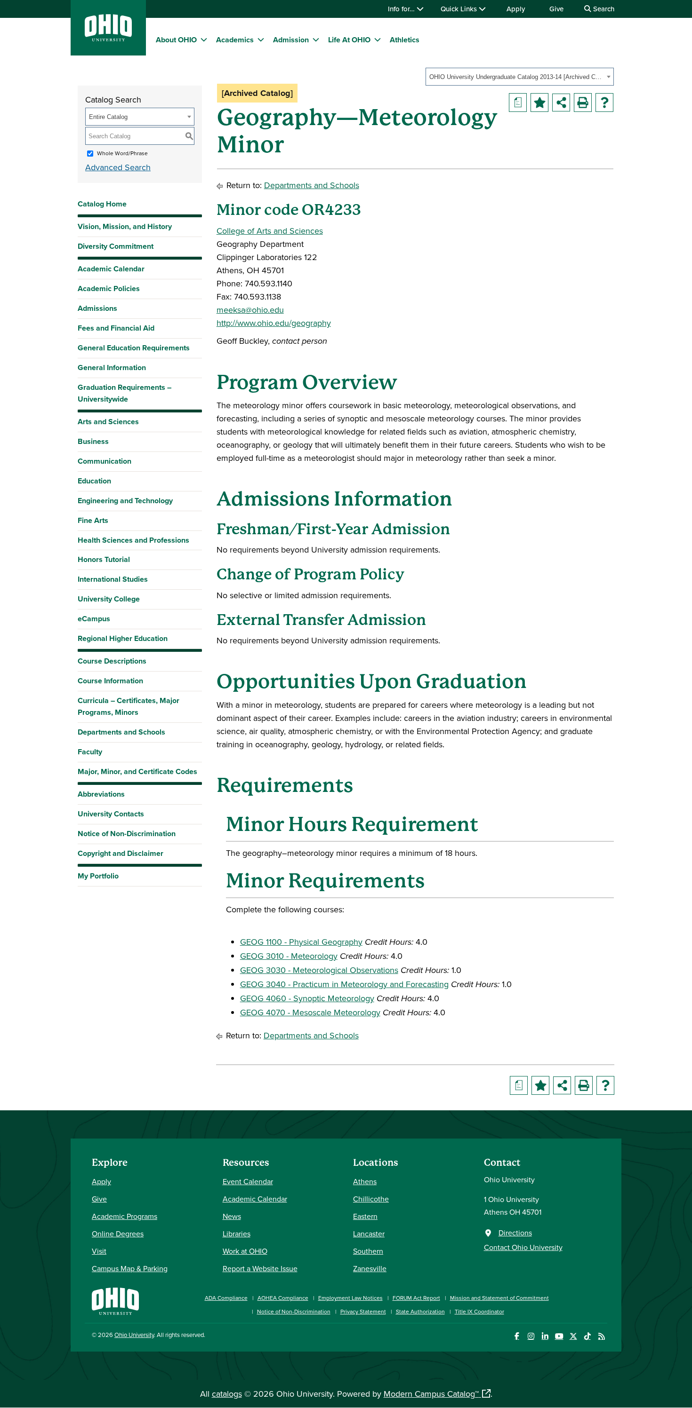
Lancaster (369, 1233)
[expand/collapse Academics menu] (261, 39)
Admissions (97, 308)
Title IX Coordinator (479, 1311)
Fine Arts (93, 520)
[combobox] (520, 77)
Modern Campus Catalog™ (431, 1394)
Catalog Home (102, 203)
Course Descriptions (112, 661)
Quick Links (460, 9)
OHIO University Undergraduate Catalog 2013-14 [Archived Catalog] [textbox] (516, 76)
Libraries (236, 1233)
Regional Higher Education (123, 638)
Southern (368, 1251)
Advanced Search (118, 167)
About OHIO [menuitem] (176, 39)
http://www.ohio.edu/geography (274, 323)
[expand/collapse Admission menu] (316, 39)
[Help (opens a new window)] (604, 102)
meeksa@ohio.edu (250, 310)
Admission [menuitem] (291, 39)
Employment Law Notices (350, 1298)
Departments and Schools (121, 732)
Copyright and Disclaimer (120, 853)
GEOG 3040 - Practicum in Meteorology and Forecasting (344, 984)
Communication (104, 461)
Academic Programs (124, 1216)
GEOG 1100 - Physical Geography (301, 942)
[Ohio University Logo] (108, 38)
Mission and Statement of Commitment (499, 1298)
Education (94, 480)
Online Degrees (118, 1233)
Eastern (365, 1216)
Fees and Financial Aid (116, 328)
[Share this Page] (561, 102)
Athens (365, 1181)
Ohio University (134, 1334)
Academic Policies (109, 288)
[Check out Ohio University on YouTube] (559, 1336)
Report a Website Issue (260, 1268)
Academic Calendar (111, 268)
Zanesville (369, 1268)
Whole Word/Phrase (122, 153)
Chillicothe (371, 1199)
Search (602, 9)
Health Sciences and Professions (133, 540)
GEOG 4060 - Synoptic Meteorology (307, 998)
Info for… (402, 9)
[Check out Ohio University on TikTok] (587, 1336)
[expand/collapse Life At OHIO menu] (377, 39)
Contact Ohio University (523, 1247)
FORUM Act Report (416, 1298)
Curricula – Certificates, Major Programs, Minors (128, 706)
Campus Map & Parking (130, 1268)
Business (93, 441)
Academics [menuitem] (235, 39)
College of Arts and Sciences (270, 231)
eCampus (94, 618)
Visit (99, 1251)
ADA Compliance (226, 1298)
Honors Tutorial (104, 559)
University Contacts (111, 813)
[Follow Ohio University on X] (573, 1336)
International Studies (113, 579)
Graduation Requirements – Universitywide (124, 393)
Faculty (90, 751)
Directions (515, 1232)
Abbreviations (101, 794)
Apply (516, 9)
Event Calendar (248, 1181)
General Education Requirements (134, 347)
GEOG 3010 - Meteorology (289, 956)
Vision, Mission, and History (125, 226)
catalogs (227, 1394)
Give (556, 9)
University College (109, 598)
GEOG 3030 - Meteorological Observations (319, 970)
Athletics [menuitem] (404, 39)
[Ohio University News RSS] (601, 1336)
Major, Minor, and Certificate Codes (137, 771)
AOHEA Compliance (282, 1298)
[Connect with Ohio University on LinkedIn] (545, 1336)
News (232, 1216)
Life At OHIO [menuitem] (349, 39)
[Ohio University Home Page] (115, 1300)
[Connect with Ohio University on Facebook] (517, 1336)
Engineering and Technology (125, 500)
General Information (112, 367)
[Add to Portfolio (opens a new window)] (539, 102)
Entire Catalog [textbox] (108, 116)
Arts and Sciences (108, 421)
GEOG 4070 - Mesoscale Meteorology (310, 1012)
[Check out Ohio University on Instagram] (531, 1336)
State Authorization (420, 1311)
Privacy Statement (363, 1311)
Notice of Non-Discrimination (127, 833)
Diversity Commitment (115, 246)
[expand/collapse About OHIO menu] (204, 39)
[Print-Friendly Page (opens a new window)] (583, 102)
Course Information (110, 680)
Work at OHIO (245, 1251)
